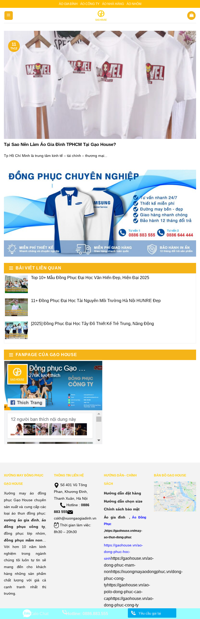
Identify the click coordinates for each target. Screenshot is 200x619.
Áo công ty (89, 4)
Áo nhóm (134, 4)
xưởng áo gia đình (21, 520)
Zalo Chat (39, 613)
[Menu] (8, 15)
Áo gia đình (68, 4)
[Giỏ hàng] (191, 15)
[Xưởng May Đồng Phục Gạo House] (100, 15)
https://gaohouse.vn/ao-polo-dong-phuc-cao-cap (127, 591)
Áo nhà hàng (113, 4)
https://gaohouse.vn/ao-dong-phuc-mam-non (129, 565)
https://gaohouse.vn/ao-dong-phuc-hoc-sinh (123, 552)
